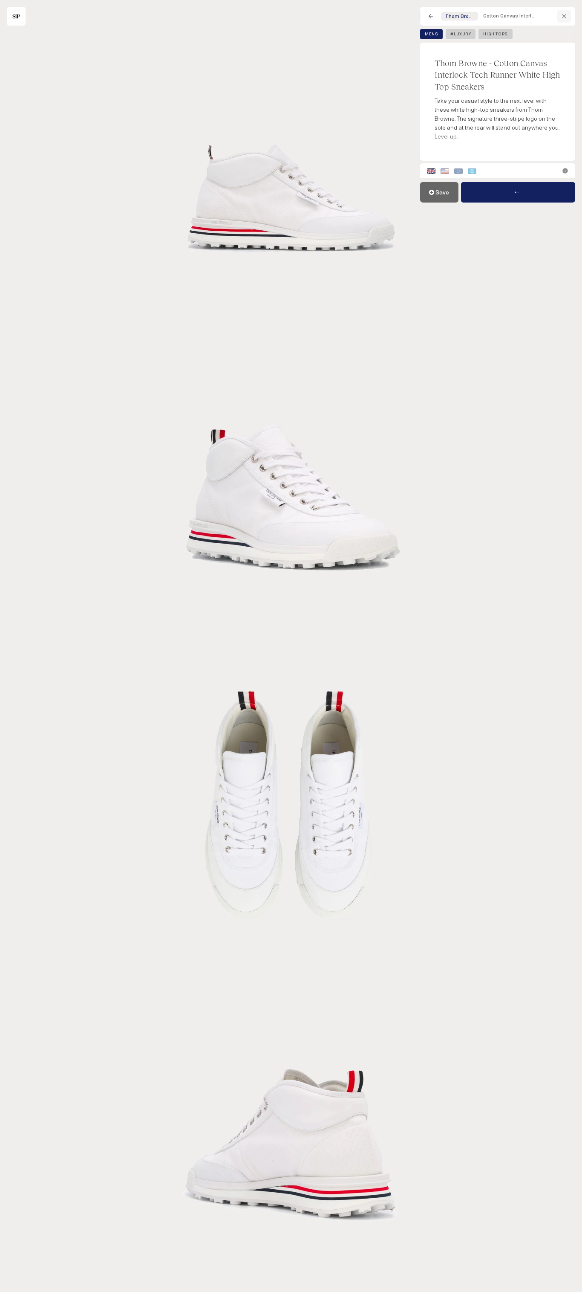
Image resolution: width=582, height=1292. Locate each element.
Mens (431, 34)
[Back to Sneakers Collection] (431, 16)
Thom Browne (461, 63)
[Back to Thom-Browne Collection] (564, 16)
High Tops (495, 34)
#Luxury (460, 34)
